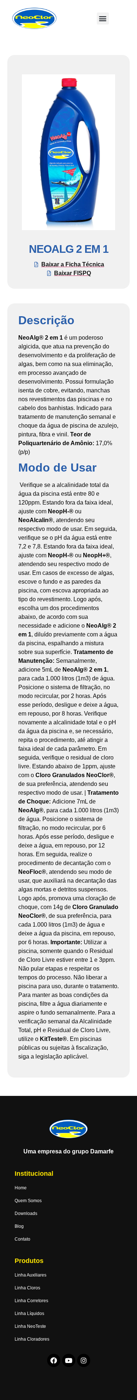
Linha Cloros (27, 1287)
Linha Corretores (31, 1300)
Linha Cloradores (32, 1339)
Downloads (26, 1213)
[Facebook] (53, 1360)
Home (21, 1187)
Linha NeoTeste (30, 1326)
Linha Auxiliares (30, 1275)
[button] (103, 18)
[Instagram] (83, 1360)
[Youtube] (68, 1360)
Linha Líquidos (29, 1313)
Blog (19, 1226)
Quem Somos (28, 1200)
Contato (22, 1239)
